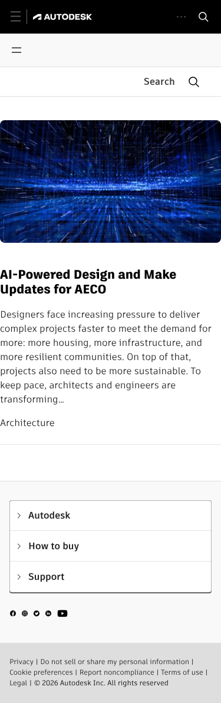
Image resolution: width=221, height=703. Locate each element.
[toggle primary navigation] (22, 16)
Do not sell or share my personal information (114, 662)
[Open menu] (16, 50)
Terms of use (182, 673)
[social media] (38, 615)
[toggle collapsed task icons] (181, 16)
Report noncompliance (117, 673)
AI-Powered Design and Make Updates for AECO (88, 283)
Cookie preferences (41, 673)
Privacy (21, 662)
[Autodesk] (64, 16)
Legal (18, 683)
